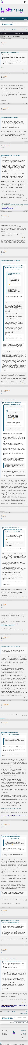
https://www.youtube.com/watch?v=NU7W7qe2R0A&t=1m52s (9, 624)
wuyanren (6, 704)
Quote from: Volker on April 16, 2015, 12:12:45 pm (10, 922)
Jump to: (12, 1022)
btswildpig (6, 216)
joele (4, 43)
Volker (5, 251)
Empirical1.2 (6, 390)
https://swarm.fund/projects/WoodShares (11, 808)
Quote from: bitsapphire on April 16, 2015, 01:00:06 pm (10, 155)
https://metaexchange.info (7, 815)
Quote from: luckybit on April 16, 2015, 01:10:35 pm (11, 734)
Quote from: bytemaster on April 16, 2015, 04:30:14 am (11, 961)
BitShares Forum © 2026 (23, 1032)
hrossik (5, 76)
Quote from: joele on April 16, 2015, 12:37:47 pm (13, 267)
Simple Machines (4, 1034)
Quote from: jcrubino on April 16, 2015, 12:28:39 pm (14, 406)
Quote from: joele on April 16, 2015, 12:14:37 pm (13, 531)
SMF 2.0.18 (4, 1030)
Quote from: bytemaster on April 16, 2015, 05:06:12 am (10, 646)
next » (26, 27)
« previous (22, 27)
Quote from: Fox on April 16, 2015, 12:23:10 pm (9, 958)
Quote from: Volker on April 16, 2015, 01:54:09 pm (9, 117)
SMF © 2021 (5, 1032)
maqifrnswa (6, 146)
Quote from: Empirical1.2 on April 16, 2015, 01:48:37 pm (10, 260)
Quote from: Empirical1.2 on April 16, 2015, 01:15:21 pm (13, 265)
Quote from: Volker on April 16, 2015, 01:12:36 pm (9, 732)
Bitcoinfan (6, 108)
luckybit (5, 723)
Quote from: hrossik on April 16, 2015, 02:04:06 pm (10, 52)
